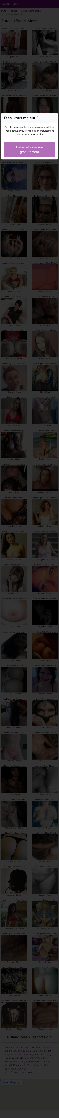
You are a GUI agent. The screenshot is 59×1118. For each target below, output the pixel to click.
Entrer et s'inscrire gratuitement (29, 149)
